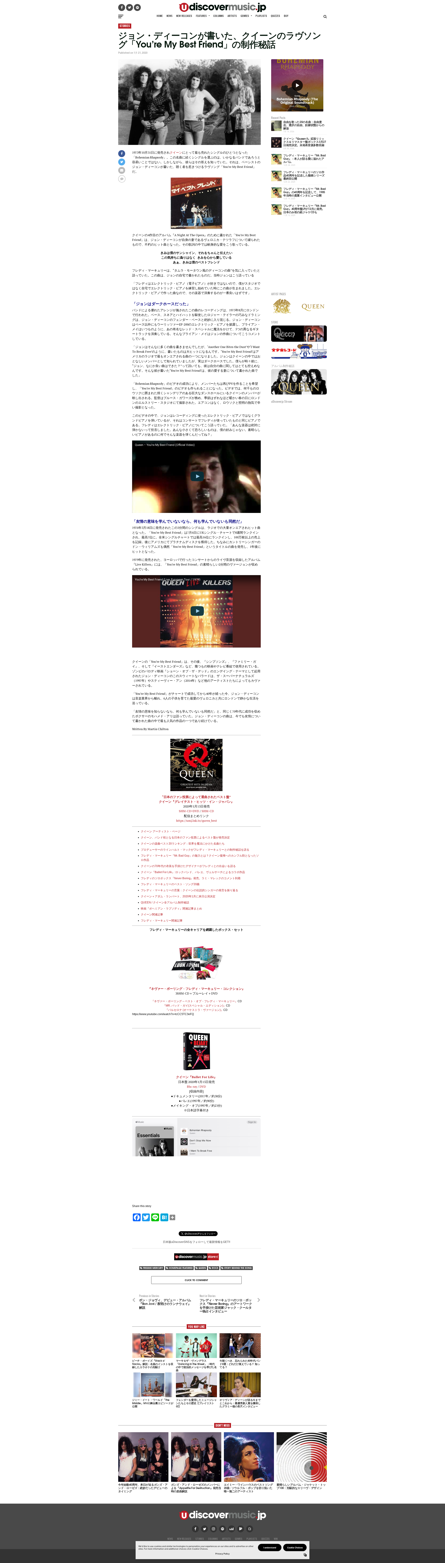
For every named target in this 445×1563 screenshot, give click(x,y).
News (169, 16)
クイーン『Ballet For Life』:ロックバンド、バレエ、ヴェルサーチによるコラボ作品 (193, 872)
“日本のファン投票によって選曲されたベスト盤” (196, 797)
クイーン (176, 152)
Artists (232, 16)
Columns (218, 16)
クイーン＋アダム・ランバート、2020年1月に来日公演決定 (178, 896)
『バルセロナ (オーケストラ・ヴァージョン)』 (194, 1009)
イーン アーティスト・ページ (162, 831)
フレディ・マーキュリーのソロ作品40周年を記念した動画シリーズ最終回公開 (304, 175)
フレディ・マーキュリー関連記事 (162, 920)
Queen (202, 1268)
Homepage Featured (181, 1268)
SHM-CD (208, 811)
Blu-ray (192, 1087)
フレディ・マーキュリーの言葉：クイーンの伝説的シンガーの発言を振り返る (189, 890)
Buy (286, 16)
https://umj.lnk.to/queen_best (196, 821)
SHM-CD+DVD (189, 811)
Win (276, 1539)
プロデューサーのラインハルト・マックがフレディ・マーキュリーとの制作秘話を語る (195, 849)
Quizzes (275, 16)
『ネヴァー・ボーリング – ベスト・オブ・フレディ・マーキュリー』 (194, 1001)
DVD (202, 1087)
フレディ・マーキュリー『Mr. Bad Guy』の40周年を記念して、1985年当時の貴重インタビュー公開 (304, 191)
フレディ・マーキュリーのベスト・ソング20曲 (170, 884)
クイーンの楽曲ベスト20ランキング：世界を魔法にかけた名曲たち (183, 843)
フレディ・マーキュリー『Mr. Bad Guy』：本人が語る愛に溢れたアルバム (304, 158)
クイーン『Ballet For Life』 (196, 1077)
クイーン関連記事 (152, 914)
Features (201, 16)
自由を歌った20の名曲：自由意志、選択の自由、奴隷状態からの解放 (303, 124)
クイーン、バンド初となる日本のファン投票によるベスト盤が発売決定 (185, 837)
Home (160, 16)
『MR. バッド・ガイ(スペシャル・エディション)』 (194, 1005)
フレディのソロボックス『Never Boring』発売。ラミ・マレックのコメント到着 (191, 878)
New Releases (184, 16)
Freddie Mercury (153, 1268)
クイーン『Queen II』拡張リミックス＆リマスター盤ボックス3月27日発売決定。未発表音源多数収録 (304, 141)
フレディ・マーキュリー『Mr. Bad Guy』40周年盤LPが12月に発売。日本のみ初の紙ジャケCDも (304, 208)
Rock (215, 1268)
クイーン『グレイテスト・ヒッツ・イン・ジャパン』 (196, 802)
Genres (245, 16)
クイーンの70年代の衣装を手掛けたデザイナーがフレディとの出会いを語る (188, 866)
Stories (199, 1539)
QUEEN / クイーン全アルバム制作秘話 (165, 902)
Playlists (261, 16)
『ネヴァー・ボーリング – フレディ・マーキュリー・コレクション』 (196, 989)
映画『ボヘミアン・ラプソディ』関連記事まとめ (171, 908)
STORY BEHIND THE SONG (238, 1268)
